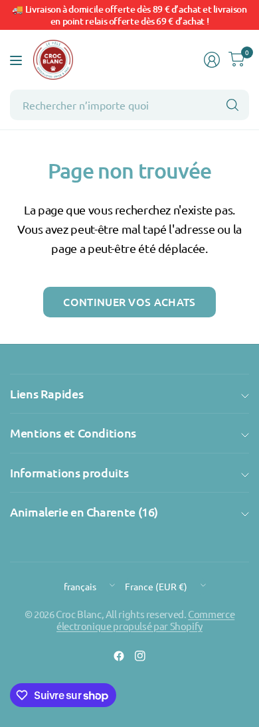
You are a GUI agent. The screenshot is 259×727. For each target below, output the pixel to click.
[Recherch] (232, 105)
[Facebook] (119, 656)
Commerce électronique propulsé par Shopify (145, 619)
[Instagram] (140, 656)
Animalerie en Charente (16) (84, 511)
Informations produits (69, 472)
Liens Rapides (46, 393)
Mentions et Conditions (73, 432)
